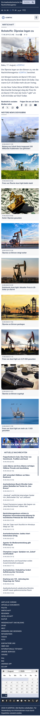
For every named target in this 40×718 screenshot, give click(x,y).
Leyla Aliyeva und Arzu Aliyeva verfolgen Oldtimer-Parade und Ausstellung (18, 467)
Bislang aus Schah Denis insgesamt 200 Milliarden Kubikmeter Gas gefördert (17, 148)
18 (11, 689)
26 (17, 692)
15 (32, 686)
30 (37, 692)
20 (22, 689)
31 (6, 695)
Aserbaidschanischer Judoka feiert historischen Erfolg (16, 535)
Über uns (5, 646)
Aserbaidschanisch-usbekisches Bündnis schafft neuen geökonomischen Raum (18, 589)
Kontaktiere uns (8, 643)
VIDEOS (4, 637)
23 (37, 689)
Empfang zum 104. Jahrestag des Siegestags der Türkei (16, 580)
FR (13, 10)
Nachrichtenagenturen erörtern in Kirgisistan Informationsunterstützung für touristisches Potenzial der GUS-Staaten (19, 515)
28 (27, 692)
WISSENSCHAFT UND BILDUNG (12, 623)
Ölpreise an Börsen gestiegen (13, 324)
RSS (2, 661)
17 (6, 689)
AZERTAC (20, 65)
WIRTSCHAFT (8, 25)
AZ (2, 10)
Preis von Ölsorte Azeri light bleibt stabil (17, 183)
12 (17, 686)
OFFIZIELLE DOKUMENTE (10, 605)
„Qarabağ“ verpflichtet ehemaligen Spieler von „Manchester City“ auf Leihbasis (18, 496)
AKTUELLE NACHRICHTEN (15, 452)
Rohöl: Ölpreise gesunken (12, 218)
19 (17, 689)
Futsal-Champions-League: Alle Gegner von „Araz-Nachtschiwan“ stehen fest (19, 505)
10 (6, 686)
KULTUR (4, 619)
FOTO (3, 640)
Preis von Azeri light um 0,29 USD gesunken (19, 359)
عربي (19, 10)
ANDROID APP (6, 664)
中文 (24, 10)
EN (8, 10)
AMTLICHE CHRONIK (8, 602)
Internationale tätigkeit (11, 649)
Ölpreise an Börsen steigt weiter (14, 253)
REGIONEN (5, 613)
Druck (18, 35)
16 (37, 686)
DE (10, 10)
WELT (3, 628)
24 (6, 692)
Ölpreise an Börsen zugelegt (13, 394)
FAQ (2, 658)
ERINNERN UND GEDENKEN (11, 631)
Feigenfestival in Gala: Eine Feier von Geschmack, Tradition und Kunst (17, 458)
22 (32, 689)
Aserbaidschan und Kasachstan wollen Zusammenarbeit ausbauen (17, 562)
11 (11, 686)
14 (27, 686)
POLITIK (4, 608)
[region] (21, 525)
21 (27, 689)
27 (22, 692)
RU (5, 10)
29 (32, 692)
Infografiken (6, 634)
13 (22, 686)
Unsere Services (8, 652)
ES (15, 10)
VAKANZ (4, 655)
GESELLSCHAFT (7, 616)
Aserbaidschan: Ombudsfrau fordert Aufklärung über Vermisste (17, 571)
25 (11, 692)
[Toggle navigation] (35, 17)
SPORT (3, 626)
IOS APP (4, 667)
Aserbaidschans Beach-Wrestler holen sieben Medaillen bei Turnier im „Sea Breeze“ (17, 486)
